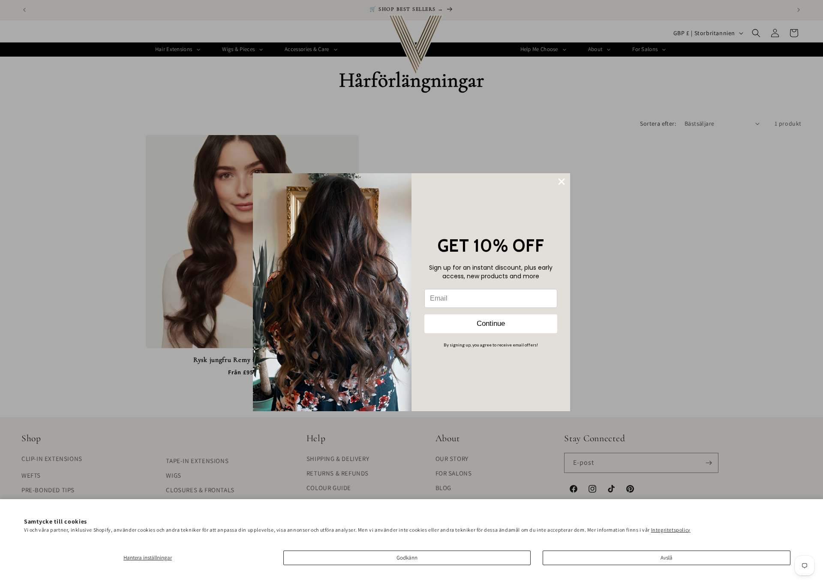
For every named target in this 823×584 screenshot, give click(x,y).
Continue (491, 323)
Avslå (667, 557)
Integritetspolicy (671, 530)
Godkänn (407, 557)
